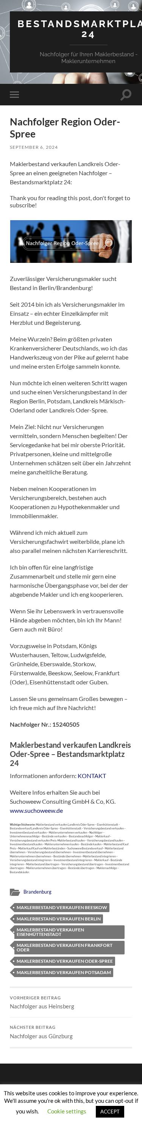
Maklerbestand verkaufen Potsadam (64, 972)
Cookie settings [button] (66, 1111)
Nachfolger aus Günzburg (41, 1032)
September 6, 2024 (34, 147)
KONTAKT (92, 775)
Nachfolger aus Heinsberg (42, 1003)
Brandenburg (37, 892)
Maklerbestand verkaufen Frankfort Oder (64, 947)
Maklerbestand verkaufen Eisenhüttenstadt (50, 932)
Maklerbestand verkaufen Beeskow (62, 907)
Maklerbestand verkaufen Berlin (59, 919)
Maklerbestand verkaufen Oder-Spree (65, 961)
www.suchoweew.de (36, 810)
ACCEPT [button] (110, 1112)
